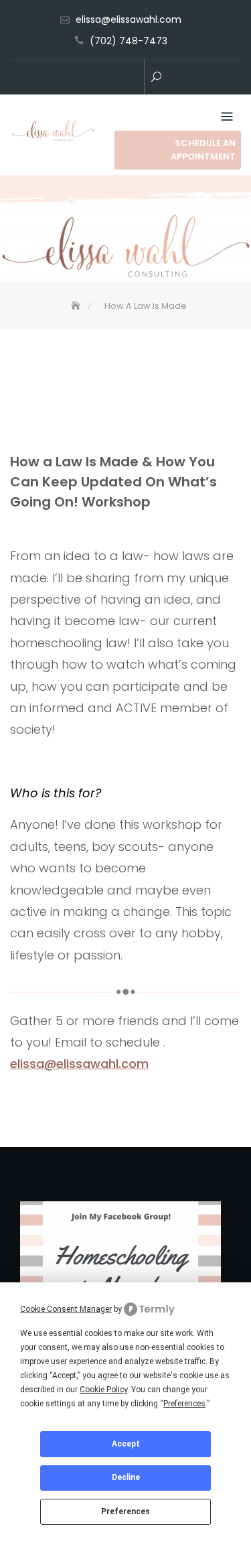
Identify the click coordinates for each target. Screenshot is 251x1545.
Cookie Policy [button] (103, 1389)
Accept (126, 1444)
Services (92, 78)
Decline (126, 1477)
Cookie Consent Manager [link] (66, 1309)
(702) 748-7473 (128, 41)
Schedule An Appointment (203, 150)
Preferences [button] (184, 1403)
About (132, 78)
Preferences (125, 1511)
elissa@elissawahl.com (128, 19)
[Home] (77, 305)
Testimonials (112, 78)
